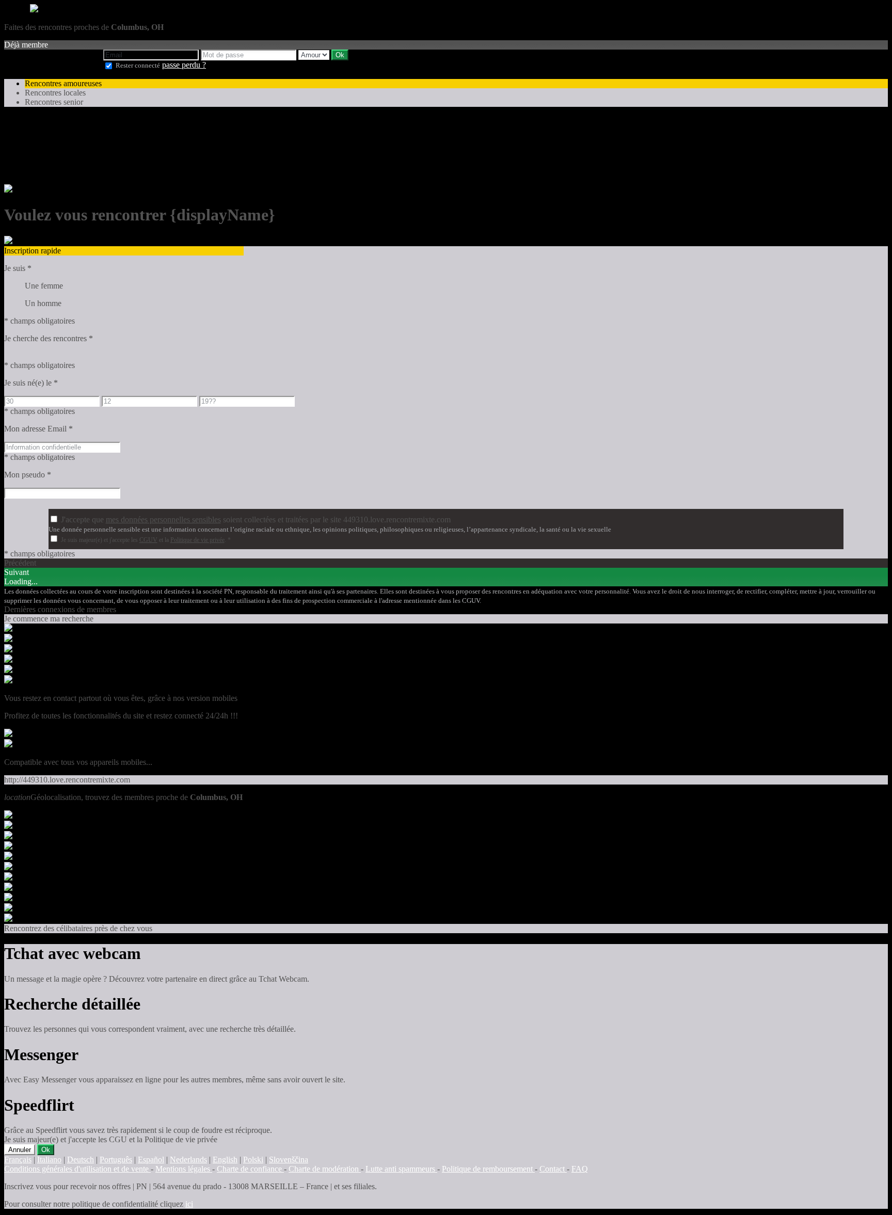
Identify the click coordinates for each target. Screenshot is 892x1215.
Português (116, 1159)
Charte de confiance (250, 1168)
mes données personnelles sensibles (163, 519)
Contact (553, 1168)
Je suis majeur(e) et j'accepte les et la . (146, 539)
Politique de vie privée (197, 539)
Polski (253, 1159)
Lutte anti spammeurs (401, 1168)
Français (17, 1159)
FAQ (579, 1168)
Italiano (49, 1159)
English (225, 1159)
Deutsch (80, 1159)
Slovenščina (288, 1159)
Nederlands (188, 1159)
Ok (45, 1150)
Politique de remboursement (488, 1168)
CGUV (148, 539)
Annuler (19, 1150)
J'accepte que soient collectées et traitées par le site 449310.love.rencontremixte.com (256, 519)
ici (189, 1204)
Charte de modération (325, 1168)
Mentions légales (183, 1168)
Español (151, 1159)
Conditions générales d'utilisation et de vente (77, 1168)
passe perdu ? (184, 64)
